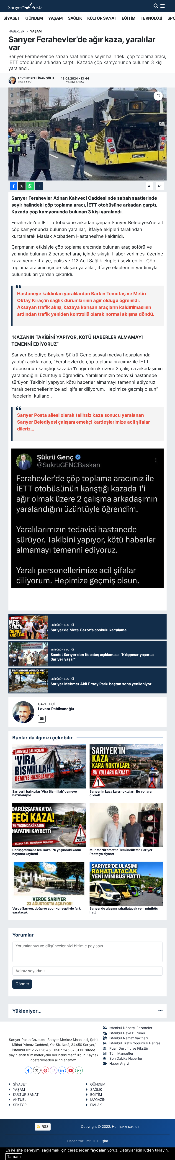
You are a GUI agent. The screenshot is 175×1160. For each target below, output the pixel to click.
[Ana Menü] (162, 6)
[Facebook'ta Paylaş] (13, 186)
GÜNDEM (34, 18)
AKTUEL (19, 1100)
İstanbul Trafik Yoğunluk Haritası (135, 1043)
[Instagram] (53, 1070)
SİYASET (11, 18)
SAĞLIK (75, 18)
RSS (45, 1127)
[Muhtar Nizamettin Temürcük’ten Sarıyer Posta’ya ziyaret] (126, 825)
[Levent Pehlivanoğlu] (23, 712)
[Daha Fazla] (39, 186)
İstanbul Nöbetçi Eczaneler (130, 1028)
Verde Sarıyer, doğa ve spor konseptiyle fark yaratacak (46, 910)
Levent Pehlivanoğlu (56, 708)
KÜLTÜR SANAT (101, 18)
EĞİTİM (128, 18)
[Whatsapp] (79, 1070)
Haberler (16, 31)
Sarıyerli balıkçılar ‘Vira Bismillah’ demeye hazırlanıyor (44, 793)
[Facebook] (28, 1070)
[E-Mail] (42, 719)
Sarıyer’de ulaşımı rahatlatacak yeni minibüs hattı (124, 910)
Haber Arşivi (119, 1064)
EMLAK (96, 1105)
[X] (37, 1070)
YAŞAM (55, 18)
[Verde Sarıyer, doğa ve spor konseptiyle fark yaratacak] (49, 883)
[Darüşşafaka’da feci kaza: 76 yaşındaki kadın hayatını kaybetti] (49, 825)
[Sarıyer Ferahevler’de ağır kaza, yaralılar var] (87, 134)
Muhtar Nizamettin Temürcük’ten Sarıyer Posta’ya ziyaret (121, 852)
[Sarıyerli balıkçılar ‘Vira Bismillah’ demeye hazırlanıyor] (49, 766)
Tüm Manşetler (121, 1053)
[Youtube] (70, 1070)
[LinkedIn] (62, 1070)
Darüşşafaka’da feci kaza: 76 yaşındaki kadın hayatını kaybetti (46, 852)
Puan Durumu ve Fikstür (128, 1048)
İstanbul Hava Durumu (127, 1033)
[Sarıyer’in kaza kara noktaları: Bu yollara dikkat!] (126, 766)
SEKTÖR (20, 1105)
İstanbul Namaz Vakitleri (128, 1038)
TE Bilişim (100, 1141)
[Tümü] (160, 1011)
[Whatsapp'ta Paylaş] (30, 186)
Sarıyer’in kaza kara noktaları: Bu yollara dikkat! (121, 793)
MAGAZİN (98, 1100)
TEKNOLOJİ (151, 18)
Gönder (22, 984)
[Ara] (156, 6)
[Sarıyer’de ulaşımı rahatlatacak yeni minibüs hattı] (126, 883)
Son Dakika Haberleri (126, 1058)
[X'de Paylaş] (22, 186)
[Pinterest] (45, 1070)
